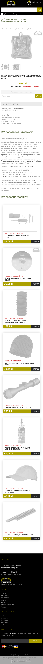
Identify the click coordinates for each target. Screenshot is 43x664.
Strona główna (6, 29)
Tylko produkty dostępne (11, 14)
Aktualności (5, 598)
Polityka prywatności (8, 625)
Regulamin (4, 602)
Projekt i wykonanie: (21, 655)
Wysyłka (3, 600)
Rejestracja (4, 620)
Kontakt (3, 607)
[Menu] (3, 3)
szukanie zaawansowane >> (32, 14)
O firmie (3, 593)
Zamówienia (5, 622)
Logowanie (4, 618)
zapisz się (35, 641)
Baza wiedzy (5, 595)
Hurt (2, 616)
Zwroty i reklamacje (7, 605)
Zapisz (38, 96)
